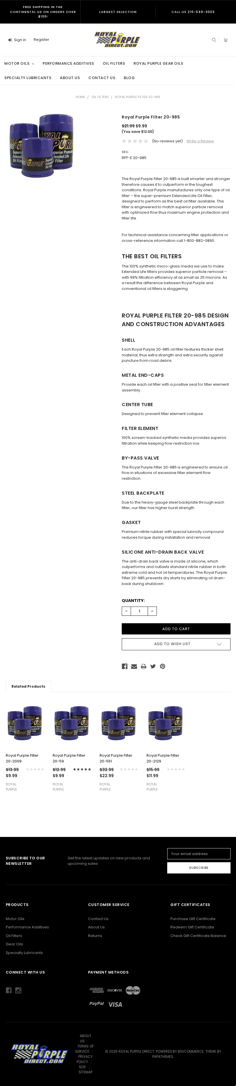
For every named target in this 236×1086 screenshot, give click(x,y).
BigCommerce (191, 1051)
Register (41, 39)
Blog (129, 78)
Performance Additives (68, 63)
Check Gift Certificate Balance (198, 935)
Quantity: (133, 600)
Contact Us (101, 78)
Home (80, 97)
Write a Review (200, 141)
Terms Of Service (84, 1049)
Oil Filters (114, 63)
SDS (82, 1066)
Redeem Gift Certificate (192, 927)
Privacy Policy (85, 1059)
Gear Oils (14, 944)
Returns (95, 935)
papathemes (162, 1056)
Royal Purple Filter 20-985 (137, 97)
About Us (70, 78)
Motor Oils (17, 63)
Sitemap (85, 1072)
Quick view (25, 740)
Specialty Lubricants (27, 78)
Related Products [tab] (28, 686)
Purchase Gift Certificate (193, 918)
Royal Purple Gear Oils (158, 63)
